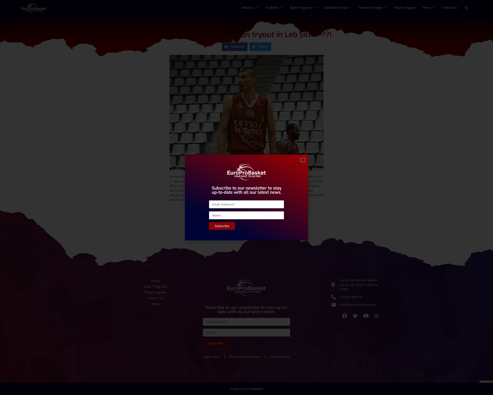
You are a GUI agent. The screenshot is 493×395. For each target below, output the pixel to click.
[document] (246, 197)
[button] (302, 160)
